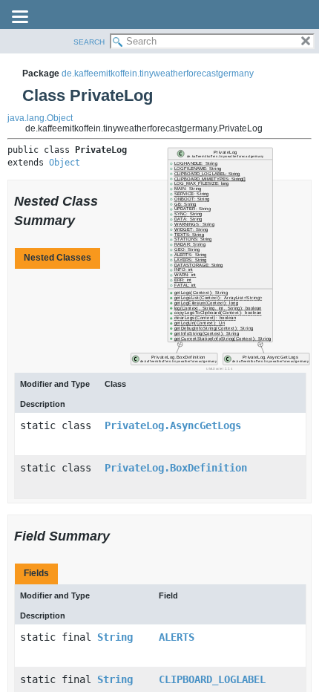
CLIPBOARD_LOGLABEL (212, 679)
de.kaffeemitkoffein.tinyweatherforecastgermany (158, 73)
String (115, 637)
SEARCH (89, 42)
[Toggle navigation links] (20, 17)
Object (64, 162)
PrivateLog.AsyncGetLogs (173, 425)
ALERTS (176, 637)
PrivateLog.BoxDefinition (176, 468)
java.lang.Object (40, 118)
